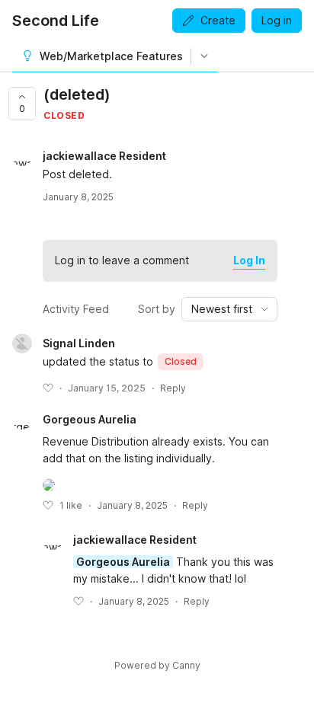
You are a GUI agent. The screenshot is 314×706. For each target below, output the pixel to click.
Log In (249, 260)
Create (218, 20)
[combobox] (229, 309)
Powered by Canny (157, 665)
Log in (276, 20)
